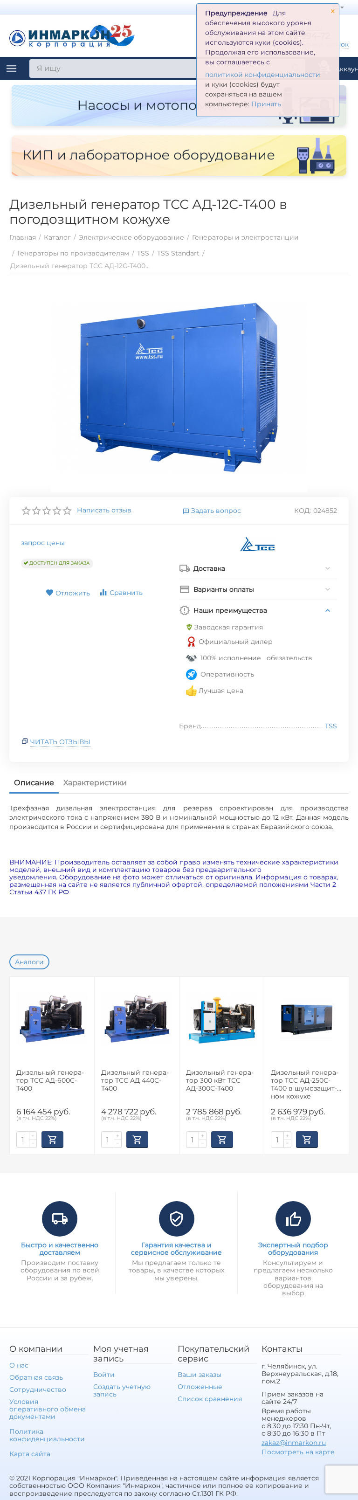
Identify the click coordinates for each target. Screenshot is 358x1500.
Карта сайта (29, 1454)
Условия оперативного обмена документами (47, 1409)
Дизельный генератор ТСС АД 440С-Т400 (135, 1080)
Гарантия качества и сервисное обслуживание (176, 1249)
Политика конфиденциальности (47, 1435)
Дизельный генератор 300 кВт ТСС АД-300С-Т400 (220, 1080)
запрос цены (43, 543)
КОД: (302, 510)
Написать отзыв (104, 510)
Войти (104, 1374)
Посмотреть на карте (298, 1452)
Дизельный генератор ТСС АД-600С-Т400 (50, 1080)
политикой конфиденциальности (262, 74)
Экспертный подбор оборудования (293, 1249)
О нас (18, 1365)
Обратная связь (36, 1377)
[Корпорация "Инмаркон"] (72, 35)
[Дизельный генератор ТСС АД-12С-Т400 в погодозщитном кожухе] (179, 387)
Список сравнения (210, 1399)
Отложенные (200, 1386)
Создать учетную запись (122, 1390)
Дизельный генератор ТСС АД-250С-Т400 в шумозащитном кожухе (304, 1084)
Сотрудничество (37, 1389)
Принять (266, 104)
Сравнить (126, 592)
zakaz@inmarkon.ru (294, 1442)
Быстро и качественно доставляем (59, 1249)
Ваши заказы (199, 1374)
